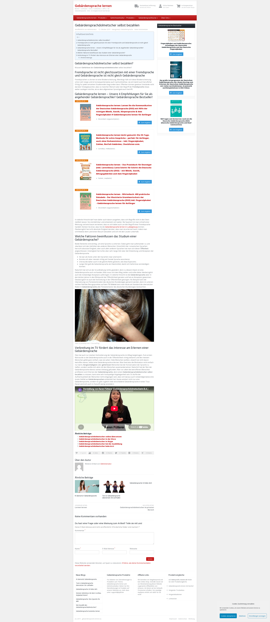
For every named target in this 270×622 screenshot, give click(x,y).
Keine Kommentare (141, 29)
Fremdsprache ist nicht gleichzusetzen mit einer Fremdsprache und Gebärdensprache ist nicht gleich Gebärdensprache (113, 44)
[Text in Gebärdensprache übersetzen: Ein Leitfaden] (114, 486)
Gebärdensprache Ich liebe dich (141, 483)
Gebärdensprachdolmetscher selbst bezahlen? (94, 40)
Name (78, 548)
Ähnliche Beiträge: (86, 58)
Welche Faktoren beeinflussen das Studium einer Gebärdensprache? (101, 53)
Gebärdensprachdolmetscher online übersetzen (100, 436)
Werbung (191, 619)
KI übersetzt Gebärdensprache (86, 496)
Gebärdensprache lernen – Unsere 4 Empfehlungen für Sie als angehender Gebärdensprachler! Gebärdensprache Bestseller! (110, 49)
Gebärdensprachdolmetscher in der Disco (97, 439)
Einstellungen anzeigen (257, 616)
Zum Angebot (145, 123)
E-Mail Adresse (108, 548)
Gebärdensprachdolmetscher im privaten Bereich (137, 507)
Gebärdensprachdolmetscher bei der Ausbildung (100, 444)
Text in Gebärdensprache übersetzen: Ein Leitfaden (111, 497)
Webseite (133, 548)
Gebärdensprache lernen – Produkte (91, 18)
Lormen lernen (81, 506)
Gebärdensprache (127, 29)
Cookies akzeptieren (228, 616)
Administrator (92, 29)
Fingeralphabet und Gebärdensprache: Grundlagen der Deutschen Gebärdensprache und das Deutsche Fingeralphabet (176, 46)
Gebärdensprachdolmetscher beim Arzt (96, 446)
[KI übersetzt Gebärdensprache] (87, 486)
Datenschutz (182, 619)
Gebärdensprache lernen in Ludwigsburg (121, 227)
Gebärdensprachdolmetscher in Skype (96, 441)
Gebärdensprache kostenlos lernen (88, 611)
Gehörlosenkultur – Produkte (122, 18)
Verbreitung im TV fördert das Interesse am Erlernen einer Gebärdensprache (105, 55)
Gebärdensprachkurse (148, 18)
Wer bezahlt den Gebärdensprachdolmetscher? (86, 606)
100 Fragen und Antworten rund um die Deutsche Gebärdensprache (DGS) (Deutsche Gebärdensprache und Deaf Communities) (176, 122)
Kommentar (80, 530)
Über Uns (165, 18)
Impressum (173, 619)
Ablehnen (242, 616)
